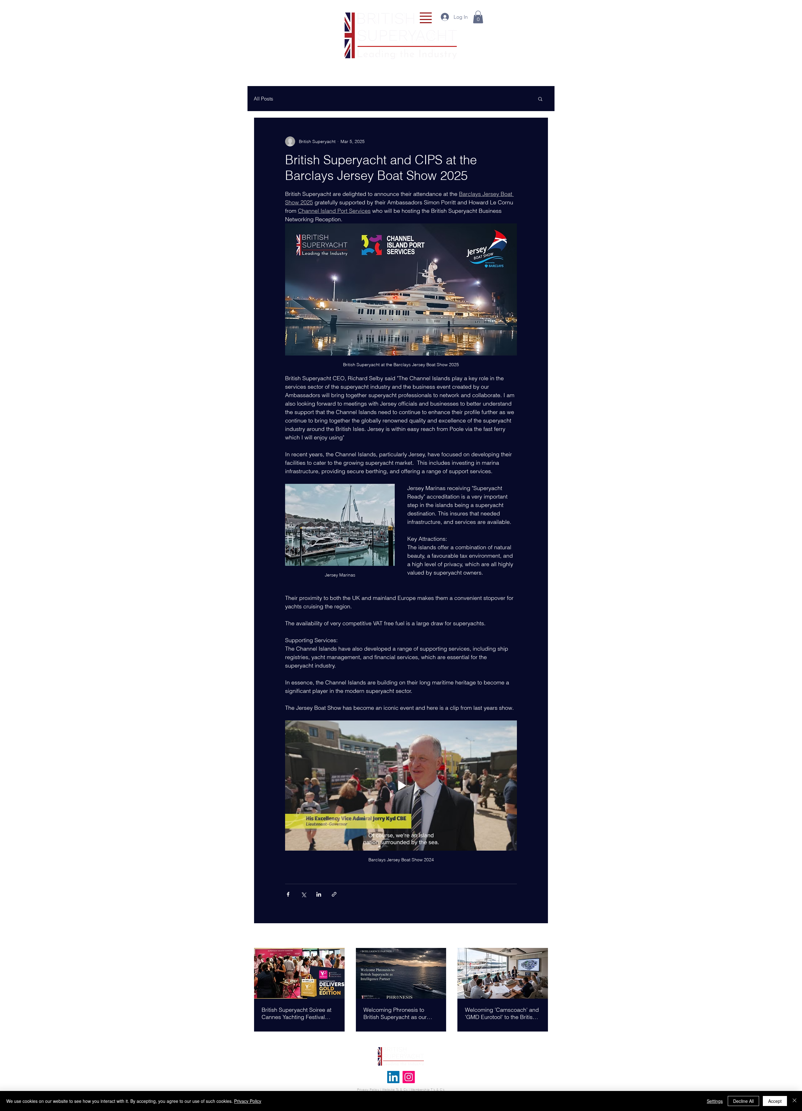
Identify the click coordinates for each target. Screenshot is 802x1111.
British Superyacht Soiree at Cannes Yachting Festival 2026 (296, 1013)
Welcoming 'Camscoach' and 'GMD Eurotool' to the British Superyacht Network (502, 1013)
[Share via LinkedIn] (319, 894)
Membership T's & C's (428, 1090)
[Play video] (401, 785)
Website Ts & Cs (394, 1090)
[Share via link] (334, 894)
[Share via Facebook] (288, 894)
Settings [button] (715, 1101)
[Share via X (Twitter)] (303, 894)
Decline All (743, 1101)
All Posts (263, 98)
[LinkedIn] (393, 1077)
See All (541, 936)
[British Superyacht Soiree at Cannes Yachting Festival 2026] (299, 973)
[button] (426, 18)
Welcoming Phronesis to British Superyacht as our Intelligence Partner (395, 1013)
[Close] (794, 1101)
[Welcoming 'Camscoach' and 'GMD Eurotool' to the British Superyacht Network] (502, 973)
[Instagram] (409, 1077)
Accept (775, 1101)
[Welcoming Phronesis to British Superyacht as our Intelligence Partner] (401, 973)
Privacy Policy (368, 1090)
